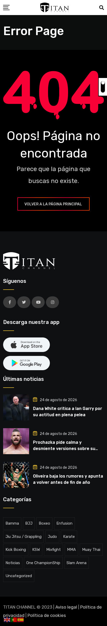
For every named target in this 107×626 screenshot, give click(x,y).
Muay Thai (91, 549)
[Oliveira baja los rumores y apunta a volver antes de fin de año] (16, 475)
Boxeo (44, 523)
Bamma (12, 523)
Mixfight (53, 549)
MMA (71, 549)
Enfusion (64, 523)
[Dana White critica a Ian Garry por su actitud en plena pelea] (16, 407)
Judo (52, 536)
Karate (69, 536)
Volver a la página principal (53, 204)
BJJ (28, 523)
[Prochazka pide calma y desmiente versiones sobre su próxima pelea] (16, 441)
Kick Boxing (15, 549)
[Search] (101, 8)
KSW (36, 549)
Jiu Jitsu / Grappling (23, 536)
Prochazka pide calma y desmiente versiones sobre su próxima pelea (64, 448)
